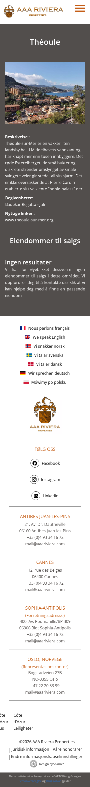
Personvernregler (30, 781)
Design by (51, 764)
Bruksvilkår (53, 781)
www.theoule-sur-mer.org (29, 220)
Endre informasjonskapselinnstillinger (46, 756)
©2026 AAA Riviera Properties (46, 741)
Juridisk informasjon (30, 749)
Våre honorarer (67, 749)
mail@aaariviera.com (45, 544)
